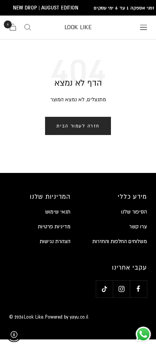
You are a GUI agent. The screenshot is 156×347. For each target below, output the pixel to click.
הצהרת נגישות (55, 241)
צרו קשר (138, 226)
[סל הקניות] (13, 27)
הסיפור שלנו (134, 212)
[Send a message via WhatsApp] (143, 334)
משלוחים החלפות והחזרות (119, 241)
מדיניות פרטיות (54, 226)
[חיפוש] (27, 27)
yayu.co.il (79, 317)
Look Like (33, 317)
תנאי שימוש (57, 212)
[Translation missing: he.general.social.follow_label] (138, 288)
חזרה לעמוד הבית (78, 126)
